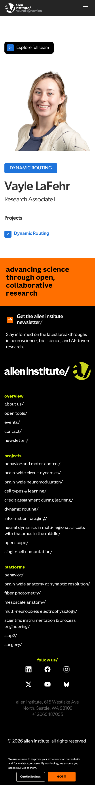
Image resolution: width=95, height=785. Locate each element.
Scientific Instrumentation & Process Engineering (40, 624)
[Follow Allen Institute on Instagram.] (66, 669)
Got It (61, 776)
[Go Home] (47, 370)
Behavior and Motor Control (31, 464)
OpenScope (15, 543)
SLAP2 (9, 636)
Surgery (12, 645)
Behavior (12, 575)
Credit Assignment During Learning (37, 500)
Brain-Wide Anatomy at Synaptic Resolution (46, 584)
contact (12, 432)
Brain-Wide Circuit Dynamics (31, 473)
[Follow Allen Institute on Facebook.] (47, 669)
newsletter (15, 441)
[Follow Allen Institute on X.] (28, 684)
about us (13, 404)
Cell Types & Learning (24, 491)
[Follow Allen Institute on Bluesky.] (66, 684)
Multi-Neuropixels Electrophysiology (39, 612)
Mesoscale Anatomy (24, 603)
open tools (14, 414)
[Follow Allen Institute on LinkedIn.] (28, 669)
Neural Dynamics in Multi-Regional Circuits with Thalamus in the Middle (44, 531)
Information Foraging (24, 519)
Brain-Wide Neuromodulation (32, 482)
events (11, 423)
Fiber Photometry (21, 593)
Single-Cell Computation (27, 552)
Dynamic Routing (20, 509)
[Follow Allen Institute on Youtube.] (47, 684)
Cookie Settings (30, 776)
